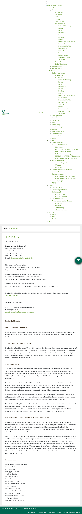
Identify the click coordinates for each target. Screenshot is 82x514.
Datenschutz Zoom (54, 512)
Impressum (32, 512)
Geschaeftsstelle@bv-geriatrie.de (22, 258)
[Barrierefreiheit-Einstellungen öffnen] (78, 260)
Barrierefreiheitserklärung (71, 512)
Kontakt (41, 112)
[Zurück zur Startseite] (5, 112)
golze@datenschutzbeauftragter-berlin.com (19, 312)
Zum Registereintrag (12, 295)
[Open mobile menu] (46, 1)
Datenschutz (42, 512)
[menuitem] (51, 8)
